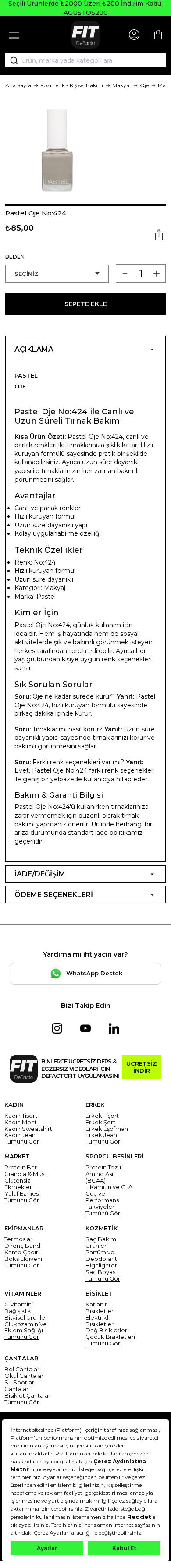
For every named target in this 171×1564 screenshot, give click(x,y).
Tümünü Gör (21, 1141)
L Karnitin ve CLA (109, 1187)
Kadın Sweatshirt (28, 1129)
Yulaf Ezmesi (22, 1193)
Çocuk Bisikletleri (110, 1337)
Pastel (26, 375)
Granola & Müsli (25, 1174)
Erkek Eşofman (107, 1129)
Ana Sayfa (18, 85)
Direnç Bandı (23, 1246)
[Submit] (11, 60)
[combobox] (85, 60)
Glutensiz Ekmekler (18, 1183)
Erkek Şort (100, 1122)
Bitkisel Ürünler (25, 1317)
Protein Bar (20, 1167)
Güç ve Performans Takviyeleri (102, 1200)
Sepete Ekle (85, 304)
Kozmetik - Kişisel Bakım (71, 85)
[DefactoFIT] (85, 34)
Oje (144, 85)
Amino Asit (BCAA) (100, 1177)
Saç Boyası (101, 1272)
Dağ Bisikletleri (107, 1330)
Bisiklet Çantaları (28, 1395)
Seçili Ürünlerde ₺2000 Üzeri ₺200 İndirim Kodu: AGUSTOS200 (85, 8)
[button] (85, 205)
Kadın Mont (20, 1122)
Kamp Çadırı (21, 1252)
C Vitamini (18, 1304)
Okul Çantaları (24, 1376)
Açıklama (33, 349)
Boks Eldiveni (23, 1259)
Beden (15, 257)
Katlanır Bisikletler (100, 1307)
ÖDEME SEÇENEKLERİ (53, 894)
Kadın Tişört (20, 1115)
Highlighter (101, 1265)
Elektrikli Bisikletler (100, 1320)
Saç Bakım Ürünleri (101, 1242)
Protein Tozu (103, 1167)
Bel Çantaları (22, 1369)
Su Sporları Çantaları (20, 1385)
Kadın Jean (20, 1135)
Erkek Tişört (102, 1115)
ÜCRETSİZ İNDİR (141, 1067)
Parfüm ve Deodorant (101, 1255)
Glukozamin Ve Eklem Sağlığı (25, 1327)
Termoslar (18, 1239)
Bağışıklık (17, 1311)
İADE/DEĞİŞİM (39, 874)
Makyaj (121, 85)
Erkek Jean (101, 1135)
